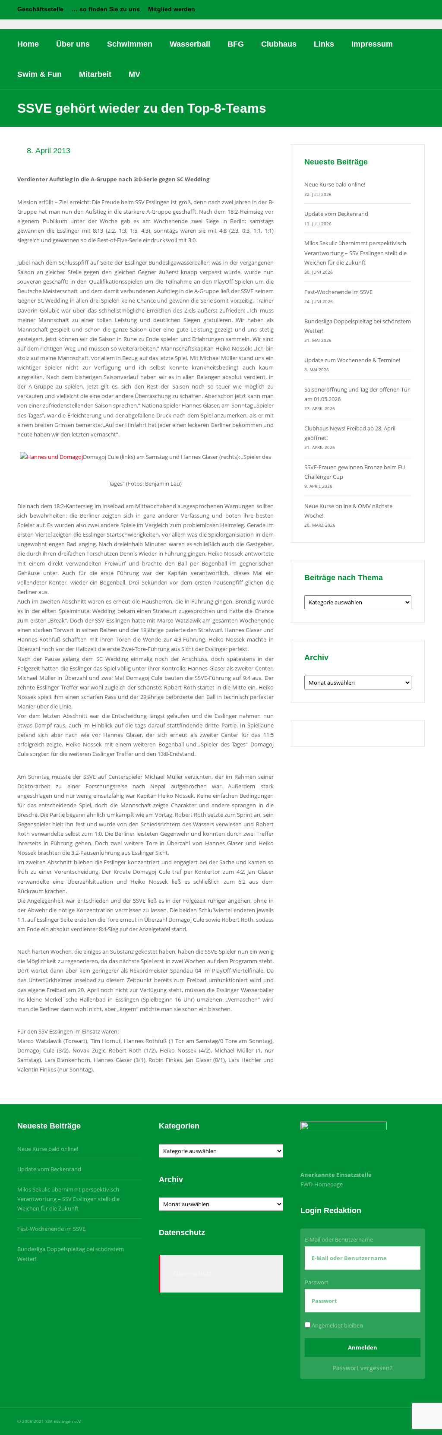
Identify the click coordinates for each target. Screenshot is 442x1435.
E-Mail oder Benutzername (339, 1239)
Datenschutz (192, 1273)
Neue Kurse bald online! (334, 184)
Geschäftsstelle (40, 9)
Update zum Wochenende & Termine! (352, 360)
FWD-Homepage (321, 1184)
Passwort (316, 1282)
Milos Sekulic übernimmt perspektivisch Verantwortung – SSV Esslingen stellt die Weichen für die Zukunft (355, 252)
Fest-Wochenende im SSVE (338, 292)
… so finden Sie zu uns (106, 9)
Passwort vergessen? (362, 1368)
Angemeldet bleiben (336, 1325)
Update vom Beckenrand (336, 214)
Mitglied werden (171, 9)
